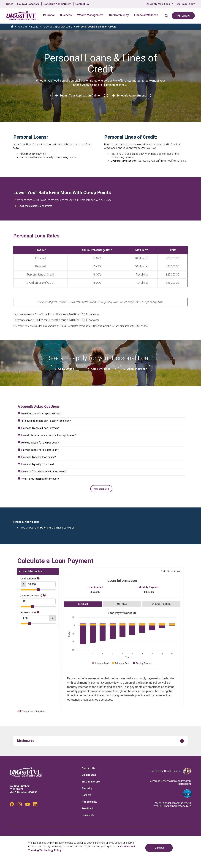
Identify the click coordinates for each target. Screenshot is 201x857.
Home (12, 26)
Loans (34, 26)
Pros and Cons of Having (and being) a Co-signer (47, 527)
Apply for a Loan (160, 4)
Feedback (88, 808)
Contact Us (82, 4)
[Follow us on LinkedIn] (35, 804)
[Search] (166, 15)
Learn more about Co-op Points (35, 205)
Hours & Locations (28, 4)
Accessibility (89, 801)
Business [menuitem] (66, 15)
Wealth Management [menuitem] (90, 15)
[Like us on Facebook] (11, 804)
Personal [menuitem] (49, 15)
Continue (160, 847)
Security (87, 788)
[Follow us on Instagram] (19, 804)
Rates (9, 4)
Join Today (188, 4)
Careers (86, 795)
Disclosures (89, 774)
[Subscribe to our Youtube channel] (27, 804)
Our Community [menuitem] (119, 15)
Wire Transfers (91, 781)
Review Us (88, 815)
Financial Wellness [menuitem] (146, 15)
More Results (101, 488)
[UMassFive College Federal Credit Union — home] (25, 772)
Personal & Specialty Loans (57, 26)
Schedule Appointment (57, 4)
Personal (22, 26)
